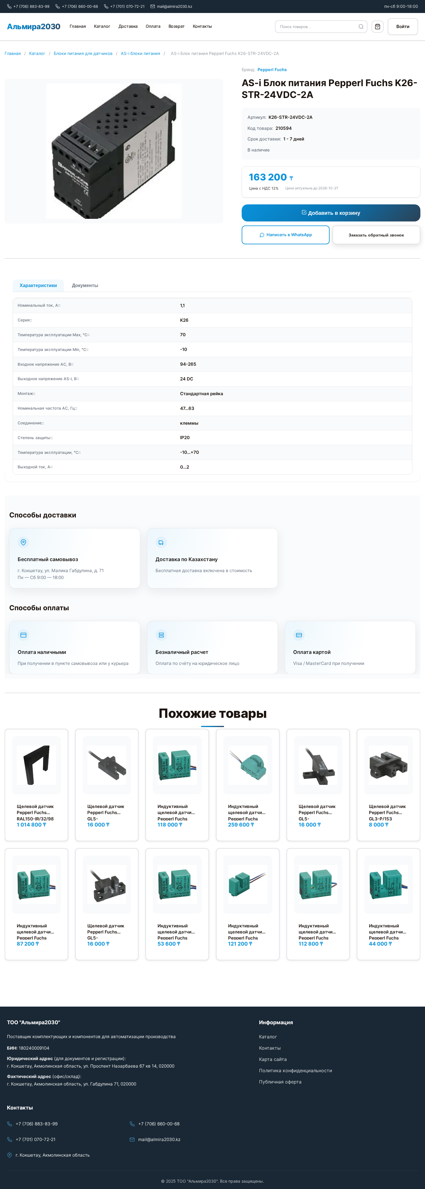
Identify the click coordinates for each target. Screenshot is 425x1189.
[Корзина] (378, 27)
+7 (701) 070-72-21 (36, 1139)
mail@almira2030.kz (159, 1139)
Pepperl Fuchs (272, 69)
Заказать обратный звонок (376, 235)
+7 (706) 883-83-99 (37, 1124)
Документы (85, 285)
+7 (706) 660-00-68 (159, 1124)
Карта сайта (273, 1059)
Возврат (177, 26)
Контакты (202, 26)
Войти (402, 26)
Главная (78, 26)
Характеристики (38, 285)
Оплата (153, 26)
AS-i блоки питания (140, 53)
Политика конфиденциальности (295, 1070)
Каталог (102, 26)
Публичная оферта (280, 1082)
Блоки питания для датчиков (83, 53)
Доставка (128, 26)
